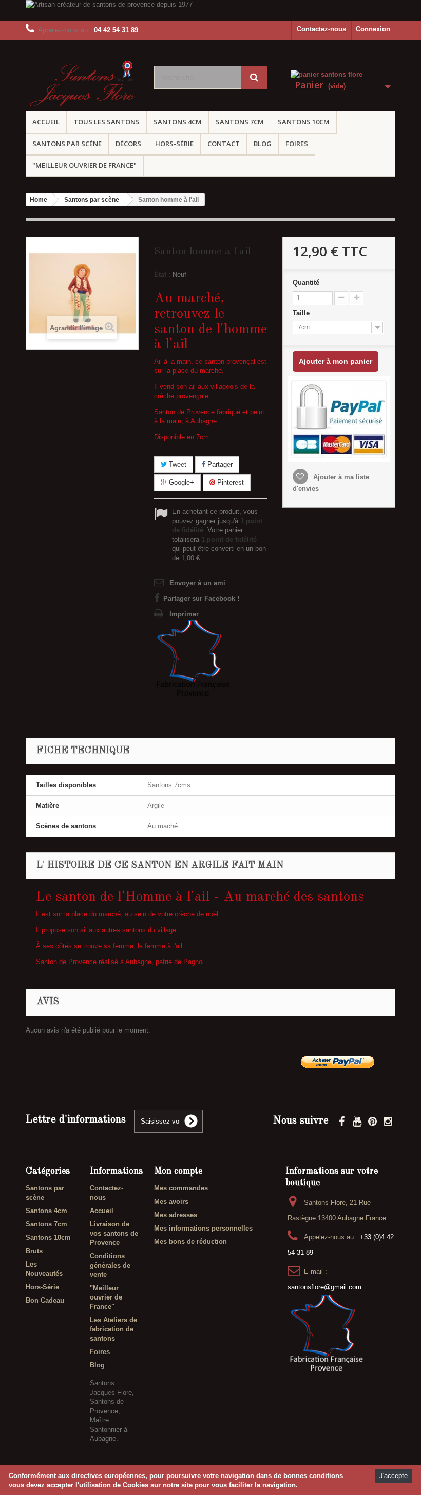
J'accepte (393, 1476)
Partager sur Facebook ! (201, 598)
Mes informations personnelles (203, 1228)
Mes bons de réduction (190, 1241)
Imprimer (184, 614)
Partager (219, 464)
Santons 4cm (178, 122)
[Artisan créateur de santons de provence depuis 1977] (210, 10)
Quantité (306, 283)
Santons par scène (67, 143)
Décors (128, 143)
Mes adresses (175, 1215)
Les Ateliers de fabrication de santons (113, 1329)
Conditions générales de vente (110, 1265)
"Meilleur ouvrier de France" (84, 165)
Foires (296, 143)
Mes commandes (181, 1188)
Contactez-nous (321, 29)
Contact (223, 143)
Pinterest (229, 482)
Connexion (373, 29)
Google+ (180, 482)
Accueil (46, 122)
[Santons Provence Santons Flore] (82, 85)
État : (162, 274)
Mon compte (178, 1171)
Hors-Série (174, 143)
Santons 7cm (240, 122)
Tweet (176, 464)
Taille (302, 313)
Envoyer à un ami (197, 583)
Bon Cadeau (45, 1300)
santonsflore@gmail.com (324, 1287)
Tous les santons (106, 122)
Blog (263, 143)
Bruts (34, 1251)
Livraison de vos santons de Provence (114, 1233)
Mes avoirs (171, 1201)
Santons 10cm (304, 122)
